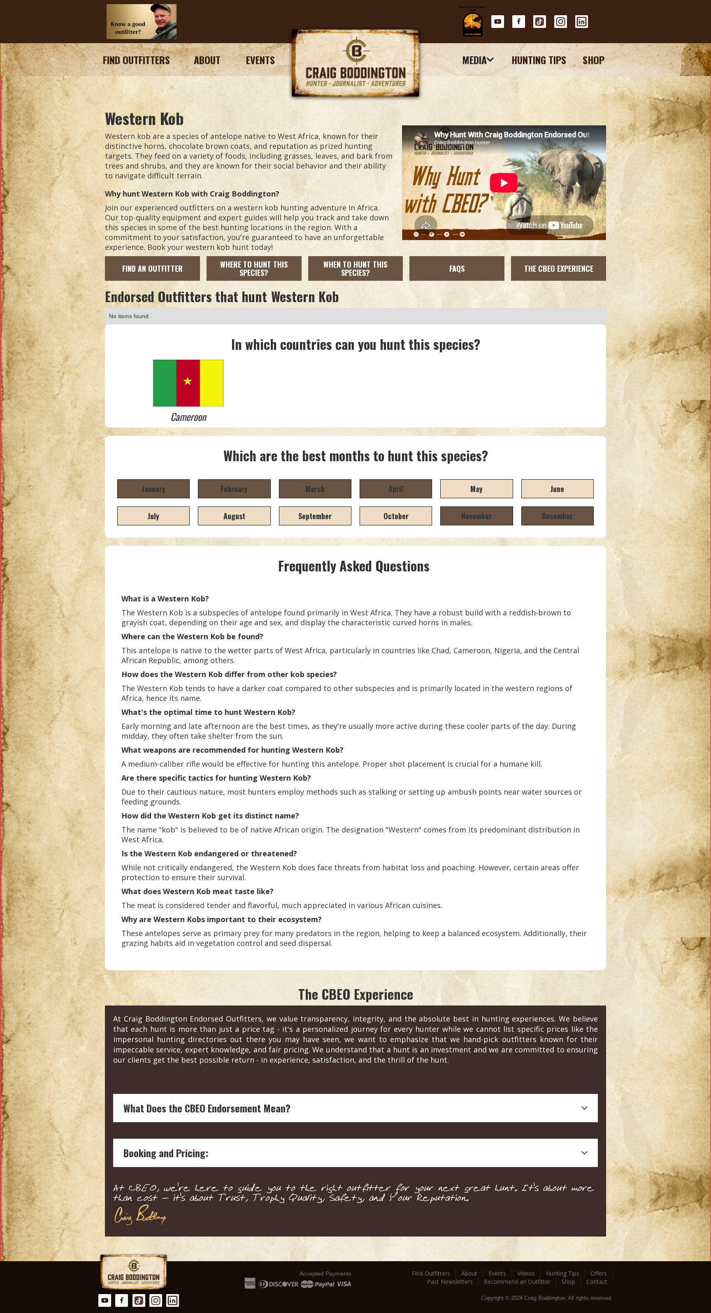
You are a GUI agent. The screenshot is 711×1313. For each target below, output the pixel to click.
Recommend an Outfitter (517, 1281)
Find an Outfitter (152, 268)
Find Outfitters (136, 59)
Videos (526, 1273)
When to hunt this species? (355, 268)
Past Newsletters (450, 1281)
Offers (598, 1273)
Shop (593, 59)
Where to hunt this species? (254, 268)
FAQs (457, 268)
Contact (596, 1281)
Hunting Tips (538, 59)
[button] (478, 59)
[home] (355, 64)
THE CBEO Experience (558, 268)
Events (260, 59)
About (207, 59)
